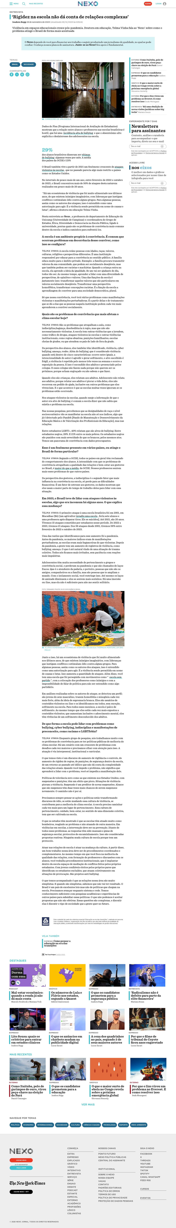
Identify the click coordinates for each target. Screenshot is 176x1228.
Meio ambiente (138, 1125)
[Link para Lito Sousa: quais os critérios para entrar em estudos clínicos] (28, 1019)
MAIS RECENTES (36, 4)
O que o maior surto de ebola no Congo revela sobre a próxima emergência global (147, 86)
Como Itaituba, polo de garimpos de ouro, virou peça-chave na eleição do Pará (147, 62)
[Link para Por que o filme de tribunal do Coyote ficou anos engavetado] (147, 1019)
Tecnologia (109, 1125)
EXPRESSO (73, 1157)
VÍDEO (70, 1167)
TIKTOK (144, 1170)
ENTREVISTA (74, 1174)
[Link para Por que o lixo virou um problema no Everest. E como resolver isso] (148, 1069)
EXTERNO (72, 1200)
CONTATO (103, 1184)
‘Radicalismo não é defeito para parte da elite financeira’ (146, 995)
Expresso (135, 73)
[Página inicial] (88, 3)
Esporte (123, 1125)
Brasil (15, 64)
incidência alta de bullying (78, 133)
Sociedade (29, 64)
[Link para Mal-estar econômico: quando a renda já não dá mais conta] (28, 975)
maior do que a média (67, 468)
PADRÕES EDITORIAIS (109, 1188)
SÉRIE (70, 1180)
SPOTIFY (144, 1174)
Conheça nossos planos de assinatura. (54, 45)
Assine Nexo (21, 1160)
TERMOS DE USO (107, 1194)
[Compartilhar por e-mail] (22, 74)
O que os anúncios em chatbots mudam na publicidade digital (66, 1039)
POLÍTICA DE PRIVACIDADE (112, 1198)
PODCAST (72, 1190)
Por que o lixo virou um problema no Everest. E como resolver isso (147, 99)
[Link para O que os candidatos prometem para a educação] (68, 1069)
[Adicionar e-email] (162, 146)
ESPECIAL (72, 1197)
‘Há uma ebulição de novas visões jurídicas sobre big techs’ (147, 109)
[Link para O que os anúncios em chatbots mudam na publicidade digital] (68, 1019)
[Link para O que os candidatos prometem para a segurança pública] (107, 975)
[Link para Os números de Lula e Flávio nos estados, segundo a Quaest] (68, 975)
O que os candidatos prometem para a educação (66, 1089)
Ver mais (88, 1104)
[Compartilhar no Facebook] (11, 74)
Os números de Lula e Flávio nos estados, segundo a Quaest (66, 995)
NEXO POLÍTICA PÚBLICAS (112, 1157)
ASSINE (148, 4)
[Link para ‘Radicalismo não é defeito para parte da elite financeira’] (147, 975)
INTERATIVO (74, 1170)
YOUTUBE (145, 1164)
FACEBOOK (146, 1154)
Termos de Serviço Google (155, 153)
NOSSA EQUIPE (106, 1178)
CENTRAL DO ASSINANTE (111, 1160)
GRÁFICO (72, 1164)
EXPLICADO (73, 1160)
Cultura (75, 1125)
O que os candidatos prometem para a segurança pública (105, 995)
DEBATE (71, 1187)
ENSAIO (71, 1184)
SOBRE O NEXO (106, 1175)
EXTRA (71, 1154)
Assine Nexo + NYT (21, 1192)
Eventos (145, 1198)
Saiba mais (60, 954)
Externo (135, 60)
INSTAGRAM (146, 1167)
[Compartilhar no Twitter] (17, 74)
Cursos (144, 1189)
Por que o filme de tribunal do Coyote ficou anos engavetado (147, 1039)
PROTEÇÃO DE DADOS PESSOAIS (115, 1201)
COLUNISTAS (74, 1213)
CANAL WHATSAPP (150, 1177)
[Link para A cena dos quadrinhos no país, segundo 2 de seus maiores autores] (107, 1019)
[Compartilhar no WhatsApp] (27, 74)
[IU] (48, 921)
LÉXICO (71, 1210)
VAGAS (102, 1181)
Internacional (45, 1125)
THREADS (145, 1160)
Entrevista (136, 107)
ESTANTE (72, 1194)
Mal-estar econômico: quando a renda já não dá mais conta (27, 995)
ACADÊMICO (74, 1203)
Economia (28, 1125)
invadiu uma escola (86, 516)
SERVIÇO (72, 1177)
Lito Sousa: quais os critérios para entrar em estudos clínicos (26, 1039)
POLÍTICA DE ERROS (109, 1191)
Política (15, 1125)
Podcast (13, 989)
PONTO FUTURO (107, 1154)
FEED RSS (145, 1180)
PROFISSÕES (74, 1207)
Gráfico (135, 83)
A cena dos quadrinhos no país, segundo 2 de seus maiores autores (107, 1039)
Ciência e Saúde (92, 1125)
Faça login (21, 1168)
